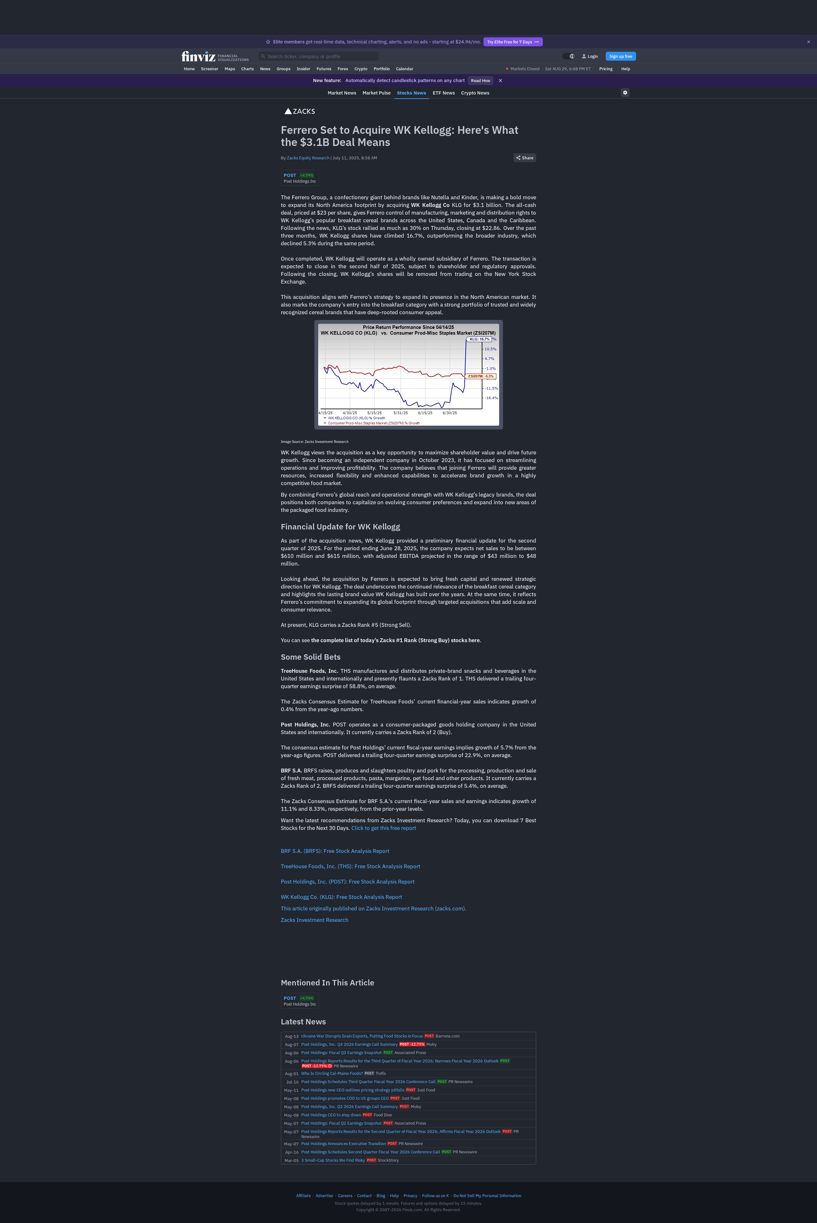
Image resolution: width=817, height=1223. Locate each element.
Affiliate (303, 1195)
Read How (480, 80)
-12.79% (412, 1044)
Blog (381, 1195)
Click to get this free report (383, 828)
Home (189, 68)
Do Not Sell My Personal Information (487, 1195)
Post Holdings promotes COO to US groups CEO (345, 1098)
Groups (283, 68)
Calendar (404, 68)
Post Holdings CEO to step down (331, 1114)
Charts (247, 68)
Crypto (361, 68)
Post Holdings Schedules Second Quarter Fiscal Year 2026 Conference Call (370, 1151)
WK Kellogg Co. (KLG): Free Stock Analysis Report (341, 896)
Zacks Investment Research (315, 919)
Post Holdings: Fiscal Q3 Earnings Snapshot (341, 1052)
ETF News (444, 93)
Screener (209, 68)
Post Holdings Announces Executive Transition (343, 1143)
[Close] (809, 42)
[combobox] (318, 56)
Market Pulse (377, 93)
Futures (324, 68)
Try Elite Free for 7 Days (509, 41)
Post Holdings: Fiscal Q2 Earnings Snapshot (341, 1123)
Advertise (324, 1195)
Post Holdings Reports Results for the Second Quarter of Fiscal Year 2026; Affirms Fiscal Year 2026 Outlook (401, 1131)
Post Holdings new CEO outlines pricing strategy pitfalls (352, 1089)
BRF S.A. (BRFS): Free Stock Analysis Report (335, 851)
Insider (303, 68)
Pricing (605, 68)
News (265, 68)
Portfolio (382, 68)
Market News (342, 93)
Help (625, 68)
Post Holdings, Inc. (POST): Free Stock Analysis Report (348, 881)
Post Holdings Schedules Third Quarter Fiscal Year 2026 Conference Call (368, 1081)
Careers (345, 1195)
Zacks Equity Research (308, 157)
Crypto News (475, 93)
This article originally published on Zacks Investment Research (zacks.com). (374, 908)
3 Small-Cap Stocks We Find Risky (333, 1160)
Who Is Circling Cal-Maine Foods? (332, 1073)
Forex (343, 68)
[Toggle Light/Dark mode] (569, 56)
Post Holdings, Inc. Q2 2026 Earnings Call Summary (349, 1106)
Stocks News (411, 93)
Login (593, 56)
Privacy (410, 1195)
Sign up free (621, 56)
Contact (364, 1195)
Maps (230, 68)
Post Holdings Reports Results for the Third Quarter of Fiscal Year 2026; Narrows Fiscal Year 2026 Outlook (399, 1060)
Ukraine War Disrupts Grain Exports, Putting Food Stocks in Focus (362, 1035)
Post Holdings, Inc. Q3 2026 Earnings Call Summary (349, 1044)
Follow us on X (435, 1195)
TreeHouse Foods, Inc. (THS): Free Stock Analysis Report (350, 866)
